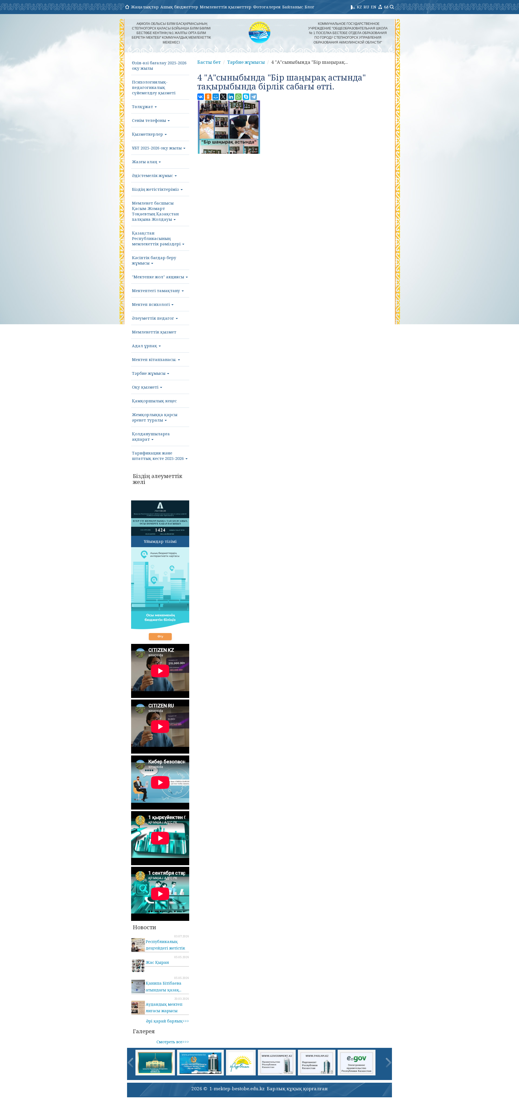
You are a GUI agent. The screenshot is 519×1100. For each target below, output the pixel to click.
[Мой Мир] (215, 96)
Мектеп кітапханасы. (154, 359)
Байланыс (292, 6)
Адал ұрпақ (145, 345)
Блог (309, 6)
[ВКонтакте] (200, 96)
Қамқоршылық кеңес (154, 400)
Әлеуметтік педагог (153, 318)
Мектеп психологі (151, 304)
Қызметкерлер (148, 134)
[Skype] (246, 96)
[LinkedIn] (231, 96)
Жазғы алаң (145, 161)
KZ (359, 6)
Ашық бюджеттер (179, 6)
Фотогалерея (267, 6)
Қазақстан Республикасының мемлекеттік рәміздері (157, 238)
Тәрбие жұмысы (149, 373)
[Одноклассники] (208, 96)
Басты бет (209, 62)
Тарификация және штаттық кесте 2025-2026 (158, 455)
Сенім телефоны (149, 120)
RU (366, 6)
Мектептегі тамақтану (156, 290)
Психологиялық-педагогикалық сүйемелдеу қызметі (153, 87)
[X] (223, 96)
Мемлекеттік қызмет (154, 332)
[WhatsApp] (238, 96)
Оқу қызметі (145, 387)
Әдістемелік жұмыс (153, 175)
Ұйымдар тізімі (160, 541)
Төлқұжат (143, 106)
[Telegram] (253, 96)
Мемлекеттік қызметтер (225, 6)
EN (373, 6)
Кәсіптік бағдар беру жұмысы (154, 260)
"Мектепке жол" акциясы (158, 276)
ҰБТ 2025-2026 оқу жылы (157, 148)
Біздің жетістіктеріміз (156, 189)
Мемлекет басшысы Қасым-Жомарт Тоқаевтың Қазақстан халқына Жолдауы (155, 211)
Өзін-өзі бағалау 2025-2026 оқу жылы (159, 65)
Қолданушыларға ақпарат (151, 436)
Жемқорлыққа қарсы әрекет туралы (154, 417)
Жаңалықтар (145, 6)
